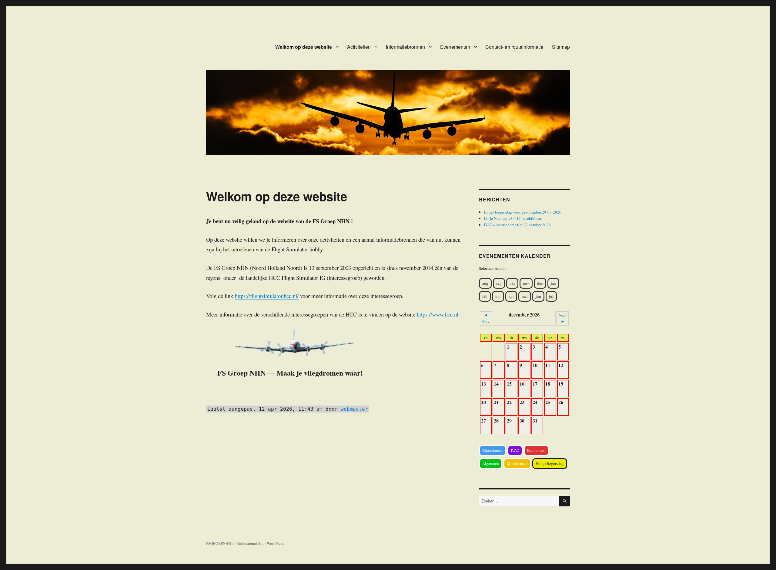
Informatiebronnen (405, 46)
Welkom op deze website (303, 46)
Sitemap (561, 46)
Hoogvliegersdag (550, 463)
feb (484, 296)
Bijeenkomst (492, 450)
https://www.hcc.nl (437, 314)
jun (538, 296)
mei (525, 296)
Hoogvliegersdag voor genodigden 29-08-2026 (522, 212)
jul (551, 296)
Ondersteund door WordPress (260, 543)
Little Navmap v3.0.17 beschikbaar (512, 218)
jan (553, 283)
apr (511, 296)
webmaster (354, 409)
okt (512, 283)
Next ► (563, 318)
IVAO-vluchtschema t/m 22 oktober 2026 (517, 224)
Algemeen (490, 463)
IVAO (515, 450)
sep (499, 283)
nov (526, 283)
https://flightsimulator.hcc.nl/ (267, 296)
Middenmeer (517, 463)
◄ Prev (486, 318)
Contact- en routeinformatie (514, 46)
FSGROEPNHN (218, 543)
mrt (498, 296)
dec (540, 283)
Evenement (536, 450)
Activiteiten (359, 46)
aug (485, 283)
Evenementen (455, 46)
